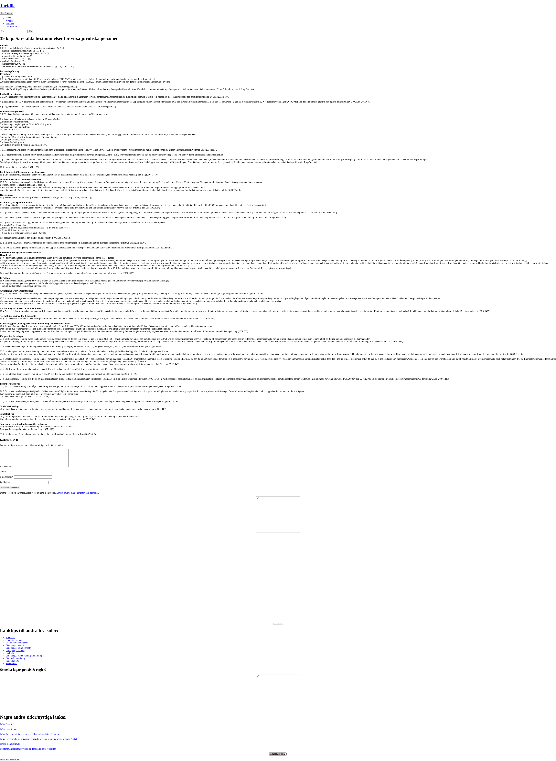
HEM (8, 18)
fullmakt (35, 734)
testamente (26, 734)
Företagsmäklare (7, 749)
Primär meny (6, 13)
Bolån (8, 642)
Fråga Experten (7, 724)
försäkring (51, 749)
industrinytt (14, 744)
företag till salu (39, 749)
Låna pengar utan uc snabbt (18, 648)
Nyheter (9, 21)
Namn (3, 471)
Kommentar (6, 466)
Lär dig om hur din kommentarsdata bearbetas (77, 493)
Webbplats (5, 482)
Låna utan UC (12, 661)
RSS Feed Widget (278, 624)
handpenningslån (20, 642)
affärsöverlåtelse (23, 749)
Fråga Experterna (8, 729)
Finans (3, 744)
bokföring (19, 739)
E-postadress (6, 477)
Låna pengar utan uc (15, 650)
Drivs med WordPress (10, 759)
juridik (17, 734)
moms (67, 739)
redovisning (30, 739)
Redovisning (11, 26)
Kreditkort (10, 637)
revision (60, 739)
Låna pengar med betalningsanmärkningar (25, 655)
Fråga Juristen (6, 734)
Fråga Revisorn (7, 739)
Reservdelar (11, 663)
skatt (75, 739)
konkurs (56, 734)
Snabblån (10, 653)
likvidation (45, 734)
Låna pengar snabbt (15, 645)
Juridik (7, 5)
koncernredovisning (46, 739)
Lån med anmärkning (15, 658)
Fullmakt (10, 23)
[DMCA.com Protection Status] (278, 754)
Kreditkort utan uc (14, 640)
